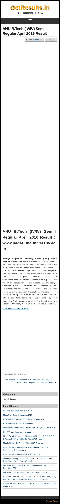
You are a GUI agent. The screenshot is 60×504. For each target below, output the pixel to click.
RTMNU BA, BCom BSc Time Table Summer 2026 (23, 419)
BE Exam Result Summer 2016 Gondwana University (27, 380)
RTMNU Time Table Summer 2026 (17, 432)
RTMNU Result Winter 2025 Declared (18, 423)
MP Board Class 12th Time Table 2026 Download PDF (25, 472)
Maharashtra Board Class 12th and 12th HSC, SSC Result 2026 (29, 428)
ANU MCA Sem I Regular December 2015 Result (34, 382)
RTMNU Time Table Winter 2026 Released (20, 411)
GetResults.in (30, 7)
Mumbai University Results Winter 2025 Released (23, 443)
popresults (39, 40)
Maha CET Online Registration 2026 (17, 415)
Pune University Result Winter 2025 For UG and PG (24, 454)
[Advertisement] (30, 73)
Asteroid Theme (52, 501)
